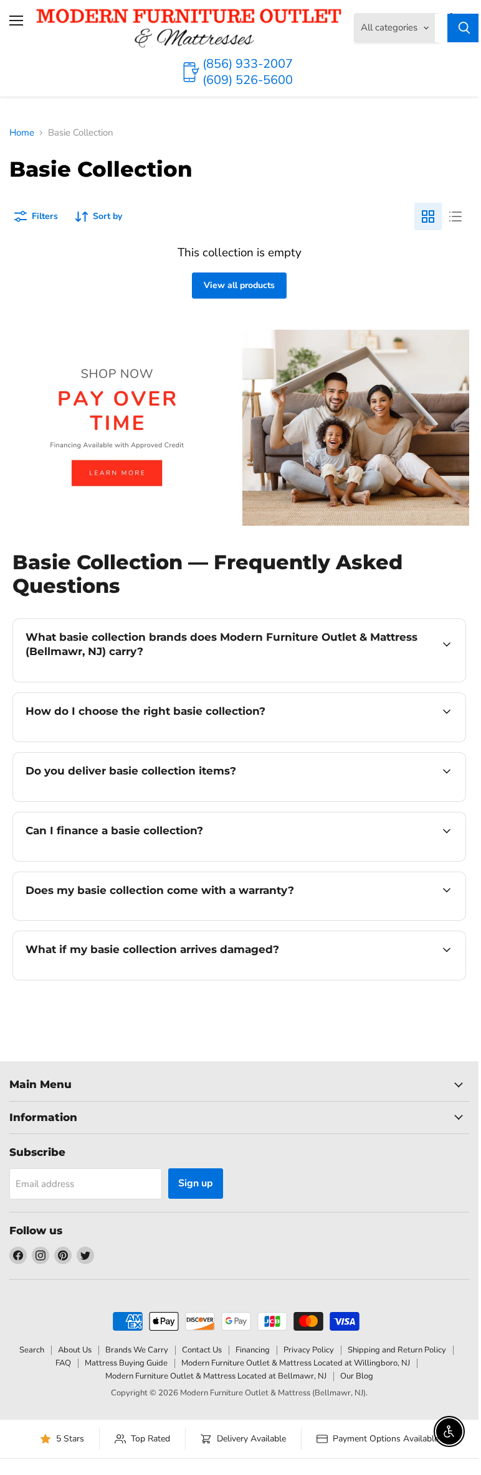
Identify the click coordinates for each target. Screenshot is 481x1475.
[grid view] (428, 216)
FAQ (63, 1363)
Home (21, 133)
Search (31, 1350)
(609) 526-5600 (247, 80)
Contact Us (202, 1350)
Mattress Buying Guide (126, 1363)
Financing (253, 1350)
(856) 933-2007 (247, 63)
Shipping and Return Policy (397, 1350)
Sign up (195, 1183)
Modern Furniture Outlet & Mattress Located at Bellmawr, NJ (215, 1376)
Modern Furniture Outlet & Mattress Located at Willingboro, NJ (295, 1363)
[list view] (455, 216)
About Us (75, 1350)
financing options (119, 860)
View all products (239, 285)
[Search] (464, 28)
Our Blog (356, 1376)
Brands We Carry (136, 1350)
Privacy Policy (308, 1350)
